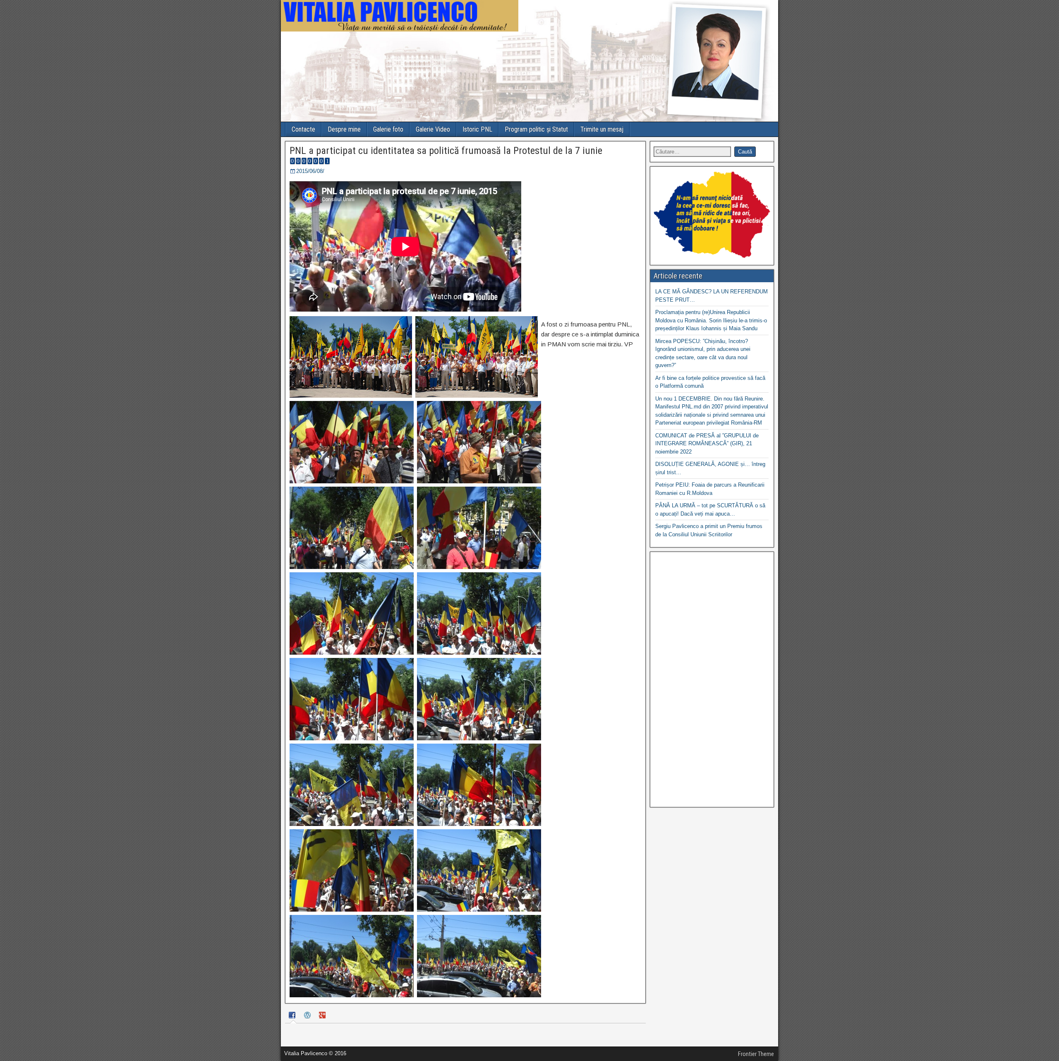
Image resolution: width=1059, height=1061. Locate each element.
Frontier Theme (756, 1054)
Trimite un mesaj (601, 129)
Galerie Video (433, 129)
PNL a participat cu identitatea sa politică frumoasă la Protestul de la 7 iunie (446, 150)
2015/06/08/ (310, 171)
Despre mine (344, 129)
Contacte (303, 129)
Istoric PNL (477, 129)
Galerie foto (388, 129)
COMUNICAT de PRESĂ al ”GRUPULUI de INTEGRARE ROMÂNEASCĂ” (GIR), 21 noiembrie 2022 (707, 443)
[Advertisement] (712, 679)
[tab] (293, 1016)
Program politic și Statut (536, 129)
